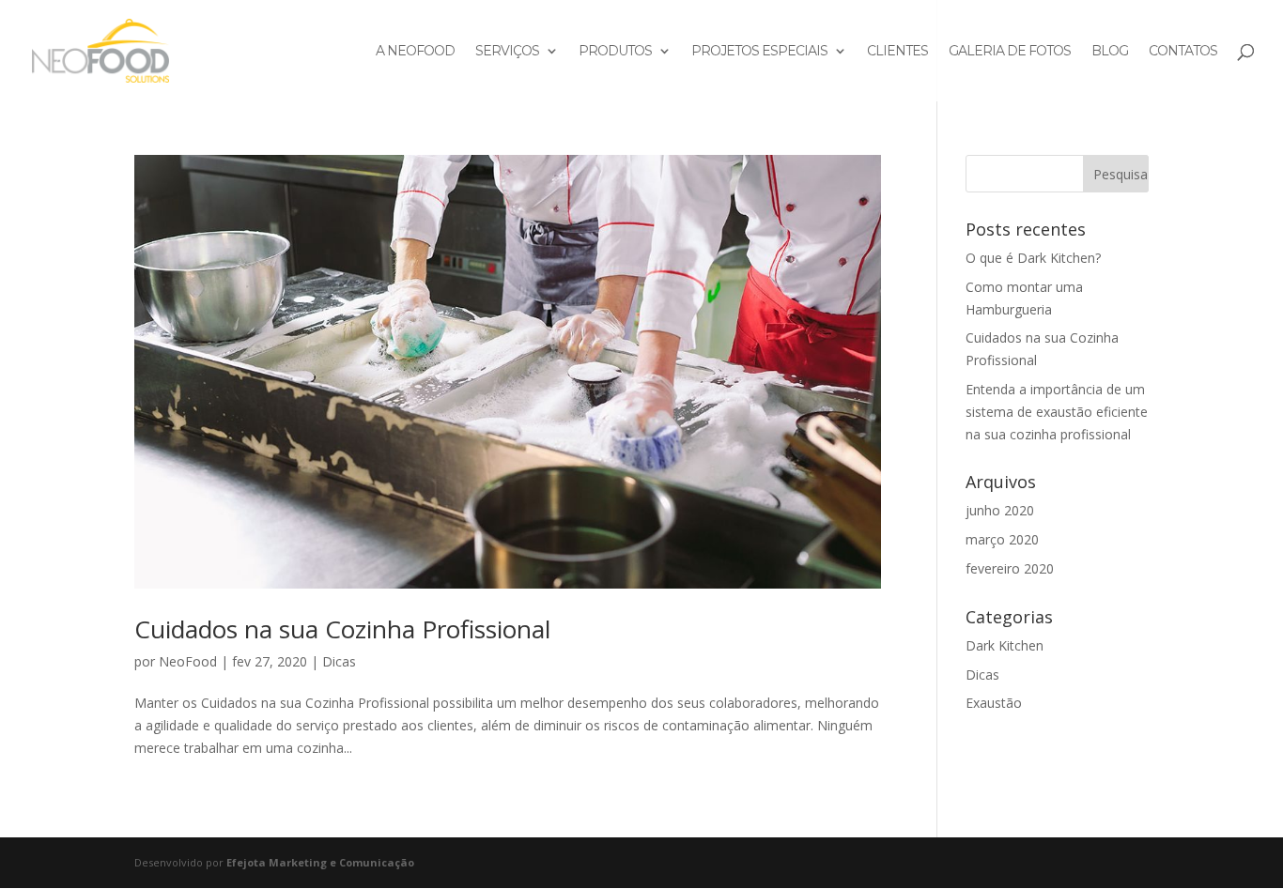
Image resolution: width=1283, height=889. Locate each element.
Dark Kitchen (1004, 645)
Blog (1109, 51)
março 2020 (1002, 539)
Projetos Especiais (759, 51)
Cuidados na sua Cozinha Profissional (342, 629)
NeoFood (188, 661)
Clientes (897, 51)
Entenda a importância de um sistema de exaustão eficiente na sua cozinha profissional (1057, 411)
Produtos (615, 51)
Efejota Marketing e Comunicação (320, 862)
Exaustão (994, 703)
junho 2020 (1000, 510)
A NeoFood (415, 51)
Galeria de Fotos (1010, 51)
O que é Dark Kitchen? (1033, 258)
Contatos (1183, 51)
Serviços (507, 51)
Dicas (339, 661)
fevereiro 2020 (1010, 568)
